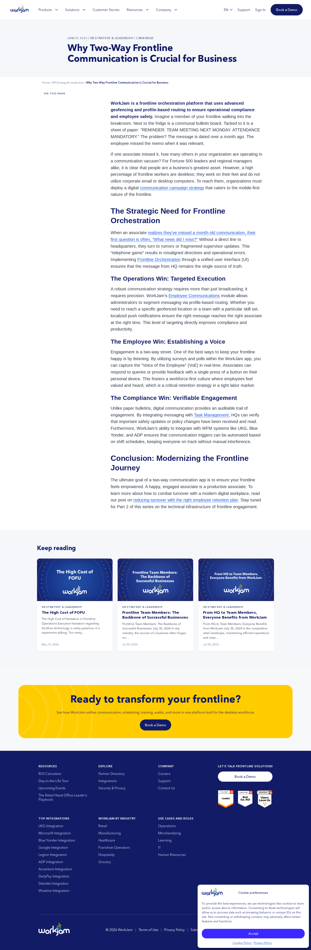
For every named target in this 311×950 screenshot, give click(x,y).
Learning (165, 840)
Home (46, 82)
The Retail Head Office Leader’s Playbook (63, 797)
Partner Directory (111, 774)
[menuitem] (48, 9)
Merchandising (169, 833)
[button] (287, 9)
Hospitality (106, 855)
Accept (253, 933)
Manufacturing (109, 833)
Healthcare (106, 840)
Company (163, 10)
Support (164, 781)
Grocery (104, 862)
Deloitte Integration (54, 883)
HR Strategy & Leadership (68, 82)
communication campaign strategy (172, 187)
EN (226, 10)
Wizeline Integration (54, 890)
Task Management (211, 415)
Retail (102, 826)
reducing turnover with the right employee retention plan (185, 500)
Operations (167, 826)
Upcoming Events (52, 788)
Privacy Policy (263, 943)
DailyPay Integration (54, 876)
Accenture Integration (55, 869)
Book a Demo (155, 725)
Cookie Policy (242, 943)
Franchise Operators (114, 847)
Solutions (72, 10)
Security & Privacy (111, 788)
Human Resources (172, 855)
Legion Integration (53, 855)
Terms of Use (148, 930)
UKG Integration (51, 826)
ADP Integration (51, 862)
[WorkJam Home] (19, 9)
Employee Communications (194, 295)
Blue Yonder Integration (57, 840)
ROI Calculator (50, 774)
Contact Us (166, 788)
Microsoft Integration (55, 833)
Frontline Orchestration (158, 259)
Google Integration (53, 847)
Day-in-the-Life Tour (54, 781)
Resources (135, 10)
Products (45, 10)
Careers (164, 774)
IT (159, 847)
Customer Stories (106, 10)
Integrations (107, 781)
